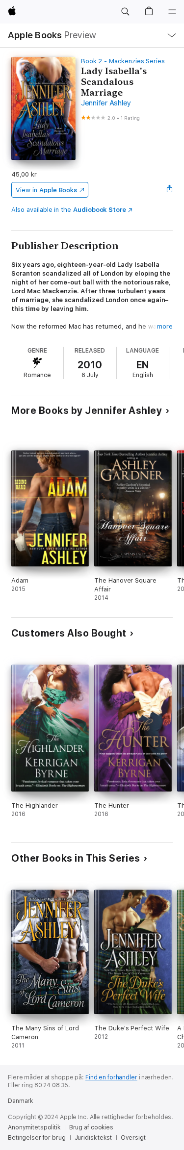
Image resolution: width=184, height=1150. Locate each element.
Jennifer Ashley (106, 103)
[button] (125, 12)
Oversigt (133, 1137)
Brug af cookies (91, 1127)
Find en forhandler (111, 1077)
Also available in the (68, 209)
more (165, 326)
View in (46, 190)
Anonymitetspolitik (34, 1127)
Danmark (20, 1101)
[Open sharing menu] (170, 190)
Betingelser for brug (37, 1137)
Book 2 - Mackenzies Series (123, 61)
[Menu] (172, 12)
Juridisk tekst (93, 1137)
